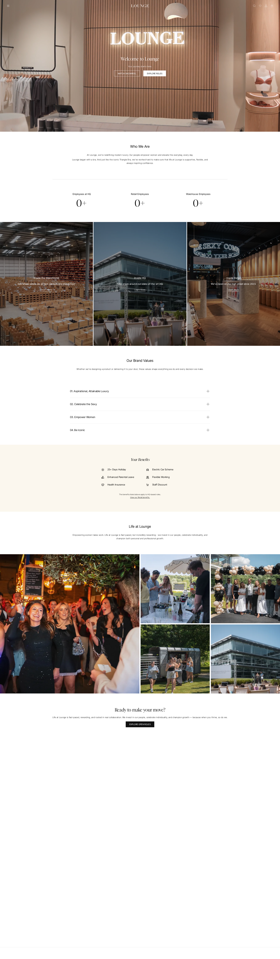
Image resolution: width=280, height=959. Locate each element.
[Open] (8, 5)
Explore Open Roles (140, 724)
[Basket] (272, 5)
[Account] (266, 5)
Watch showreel (127, 73)
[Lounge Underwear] (140, 5)
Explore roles (154, 73)
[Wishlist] (260, 5)
